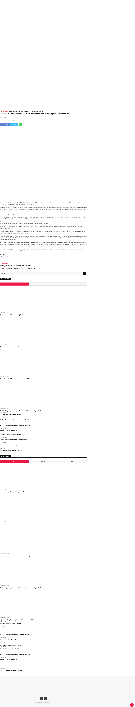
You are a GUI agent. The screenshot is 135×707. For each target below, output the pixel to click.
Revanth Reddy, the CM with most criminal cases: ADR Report (15, 378)
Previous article (4, 263)
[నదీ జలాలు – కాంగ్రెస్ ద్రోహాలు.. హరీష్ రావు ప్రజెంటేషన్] (13, 297)
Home (1, 98)
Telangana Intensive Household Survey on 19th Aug (13, 670)
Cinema (18, 98)
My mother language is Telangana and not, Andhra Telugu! (15, 425)
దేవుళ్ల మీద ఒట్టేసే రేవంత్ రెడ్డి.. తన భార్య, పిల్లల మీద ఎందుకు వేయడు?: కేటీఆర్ (18, 268)
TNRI (30, 98)
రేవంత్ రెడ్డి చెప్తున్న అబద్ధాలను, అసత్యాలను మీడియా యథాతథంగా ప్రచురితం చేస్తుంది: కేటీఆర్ (20, 410)
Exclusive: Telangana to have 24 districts (10, 414)
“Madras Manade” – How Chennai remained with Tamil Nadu (15, 419)
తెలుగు (34, 98)
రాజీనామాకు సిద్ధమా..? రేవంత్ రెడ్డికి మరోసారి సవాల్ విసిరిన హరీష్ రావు (15, 265)
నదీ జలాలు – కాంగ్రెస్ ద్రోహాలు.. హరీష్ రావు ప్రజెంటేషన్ (12, 315)
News (6, 98)
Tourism (24, 98)
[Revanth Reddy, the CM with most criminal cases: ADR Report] (13, 362)
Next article (3, 266)
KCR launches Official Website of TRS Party (11, 450)
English (6, 111)
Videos (12, 98)
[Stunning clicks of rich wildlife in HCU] (13, 330)
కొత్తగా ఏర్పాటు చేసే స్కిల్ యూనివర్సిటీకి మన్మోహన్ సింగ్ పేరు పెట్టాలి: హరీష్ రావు (17, 620)
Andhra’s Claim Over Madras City (8, 430)
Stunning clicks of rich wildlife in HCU (9, 347)
